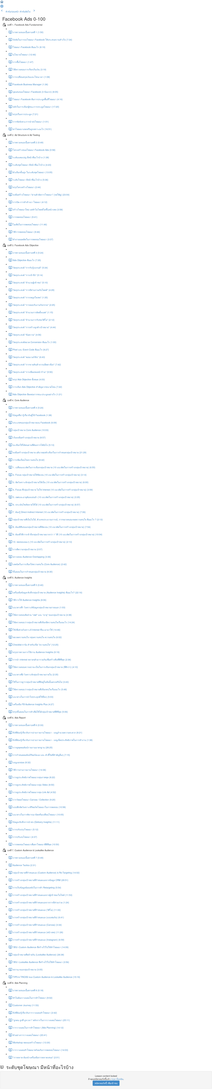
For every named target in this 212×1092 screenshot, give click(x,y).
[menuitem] (2, 7)
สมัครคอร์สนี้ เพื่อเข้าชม (106, 1083)
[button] (2, 2)
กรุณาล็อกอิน (117, 1079)
